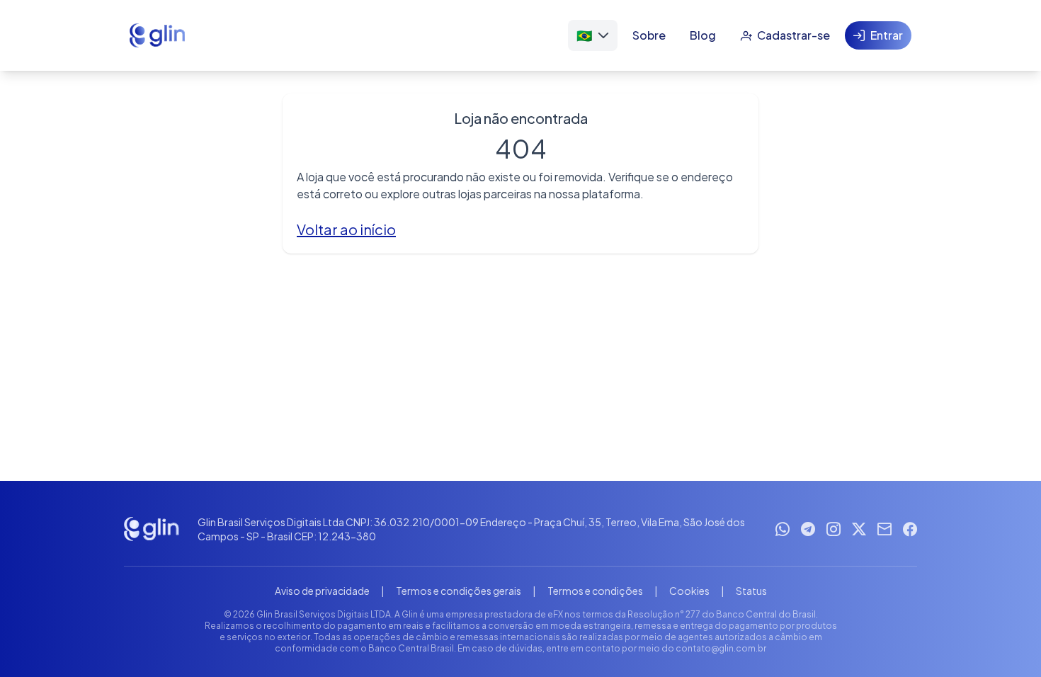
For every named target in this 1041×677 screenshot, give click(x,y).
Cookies (689, 590)
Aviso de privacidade (322, 590)
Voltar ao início (346, 229)
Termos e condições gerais (458, 590)
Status (751, 590)
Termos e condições (595, 590)
